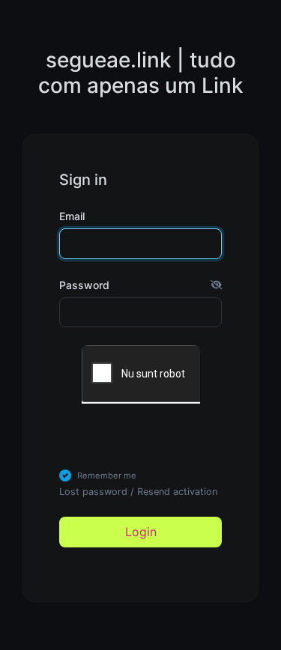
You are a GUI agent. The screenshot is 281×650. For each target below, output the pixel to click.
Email (72, 216)
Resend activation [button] (177, 491)
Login (141, 531)
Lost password (93, 491)
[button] (216, 285)
